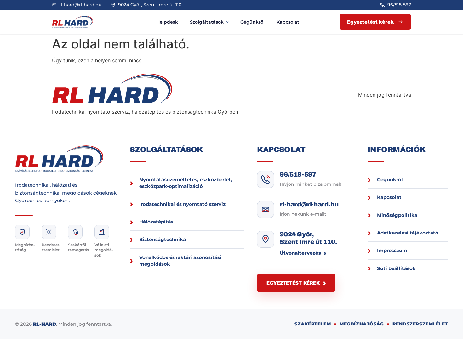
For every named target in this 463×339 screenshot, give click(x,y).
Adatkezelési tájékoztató (407, 233)
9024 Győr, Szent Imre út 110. (308, 238)
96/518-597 (298, 174)
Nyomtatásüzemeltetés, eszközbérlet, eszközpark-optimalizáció (185, 183)
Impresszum (392, 250)
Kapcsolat (288, 22)
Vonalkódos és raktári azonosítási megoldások (180, 260)
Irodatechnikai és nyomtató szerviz (182, 204)
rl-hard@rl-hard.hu (309, 204)
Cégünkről (252, 22)
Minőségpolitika (397, 215)
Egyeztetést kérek (292, 283)
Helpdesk (167, 22)
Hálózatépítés (156, 222)
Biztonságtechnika (162, 239)
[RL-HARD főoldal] (79, 22)
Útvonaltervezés (300, 253)
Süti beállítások (396, 268)
